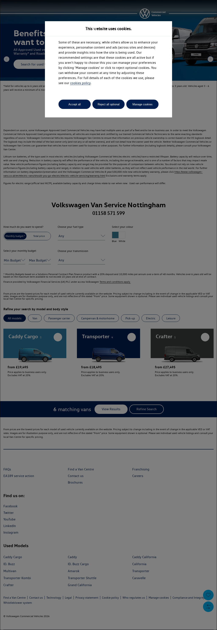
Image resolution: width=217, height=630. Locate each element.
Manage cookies (142, 104)
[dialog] (108, 315)
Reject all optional (109, 104)
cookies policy (80, 83)
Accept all (74, 104)
